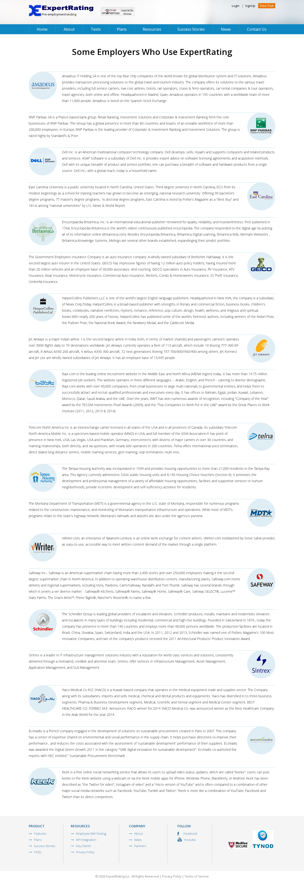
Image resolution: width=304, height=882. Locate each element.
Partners (140, 846)
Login (235, 6)
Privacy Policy (85, 852)
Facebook (190, 833)
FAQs (37, 852)
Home (42, 29)
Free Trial (266, 6)
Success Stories (191, 29)
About (69, 29)
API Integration (86, 840)
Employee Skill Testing (91, 833)
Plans (122, 29)
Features (40, 833)
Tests (96, 29)
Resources (152, 29)
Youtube (189, 840)
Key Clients (83, 846)
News (226, 29)
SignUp (250, 6)
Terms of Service (197, 876)
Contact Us (256, 29)
